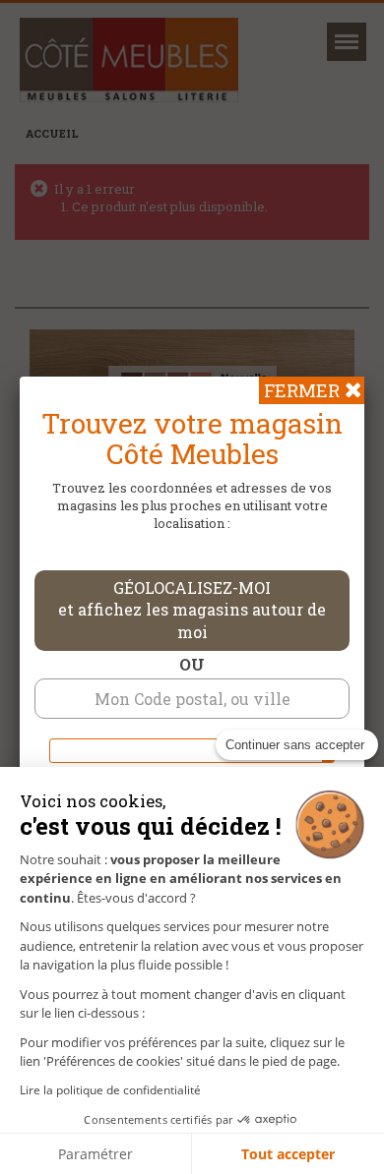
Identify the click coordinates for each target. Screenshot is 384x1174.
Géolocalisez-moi (192, 610)
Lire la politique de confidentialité (110, 1090)
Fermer (302, 390)
